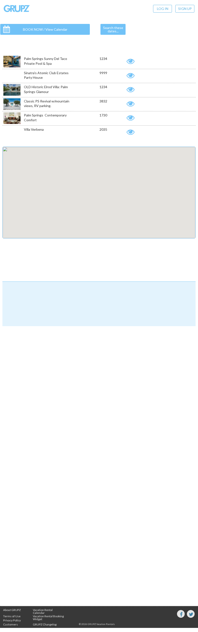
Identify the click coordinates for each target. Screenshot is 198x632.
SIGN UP (185, 9)
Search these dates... (113, 29)
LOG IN (162, 9)
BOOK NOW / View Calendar (45, 29)
